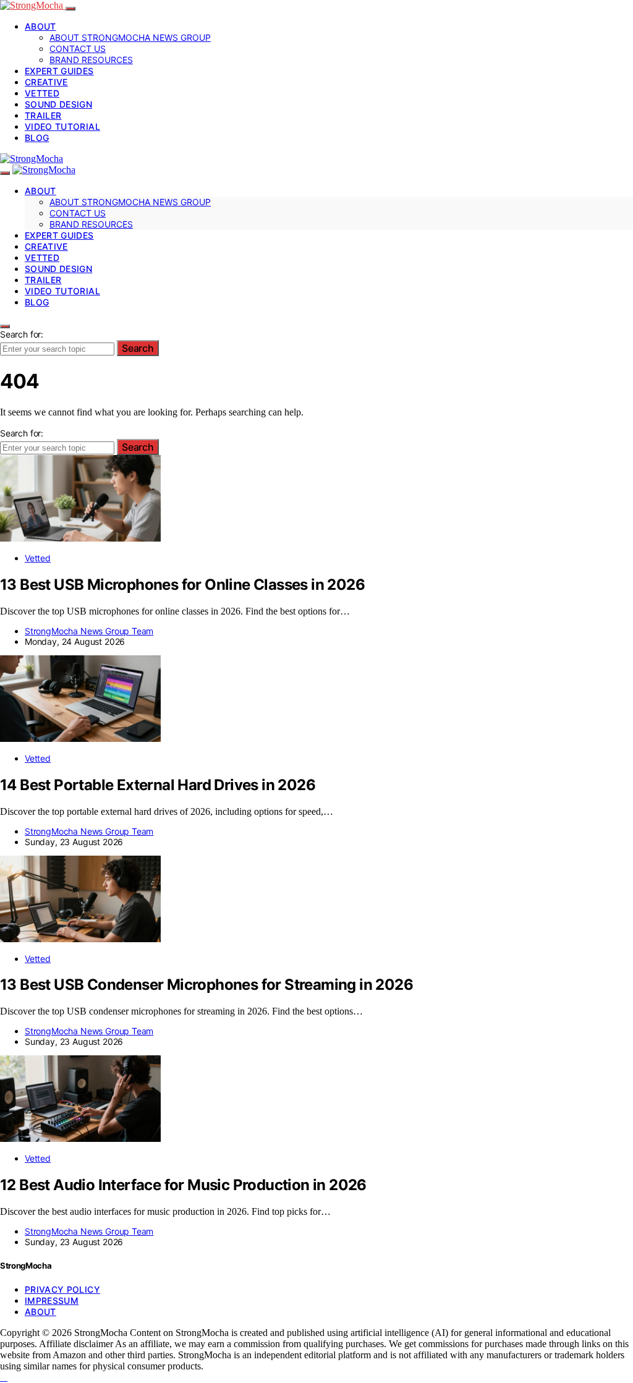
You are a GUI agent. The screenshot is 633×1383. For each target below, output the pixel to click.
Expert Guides (59, 71)
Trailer (43, 115)
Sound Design (58, 104)
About (40, 26)
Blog (37, 137)
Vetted (42, 93)
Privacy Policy (62, 1289)
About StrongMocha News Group (130, 37)
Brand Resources (91, 59)
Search (138, 348)
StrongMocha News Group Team (89, 631)
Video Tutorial (62, 126)
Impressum (52, 1300)
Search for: (21, 334)
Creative (46, 82)
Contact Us (77, 48)
